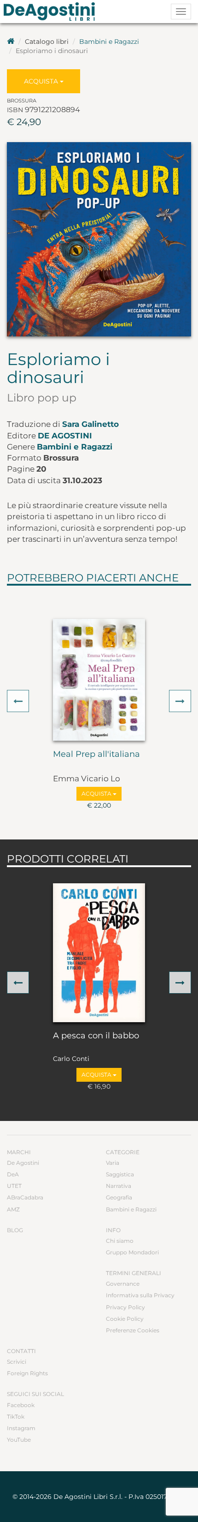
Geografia (119, 1197)
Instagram (21, 1428)
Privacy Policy (125, 1307)
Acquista (42, 81)
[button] (18, 701)
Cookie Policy (125, 1318)
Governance (123, 1283)
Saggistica (120, 1174)
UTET (14, 1185)
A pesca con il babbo (96, 1036)
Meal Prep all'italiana (96, 754)
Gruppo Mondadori (132, 1252)
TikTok (15, 1416)
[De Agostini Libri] (10, 41)
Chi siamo (120, 1240)
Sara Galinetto (90, 424)
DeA (13, 1174)
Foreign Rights (27, 1373)
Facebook (21, 1405)
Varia (112, 1162)
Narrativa (118, 1185)
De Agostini (65, 435)
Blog (15, 1230)
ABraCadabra (25, 1197)
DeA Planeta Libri (52, 11)
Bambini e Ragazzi (109, 41)
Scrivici (16, 1361)
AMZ (13, 1209)
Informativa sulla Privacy (140, 1295)
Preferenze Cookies (132, 1330)
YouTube (19, 1439)
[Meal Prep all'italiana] (99, 680)
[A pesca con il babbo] (99, 952)
